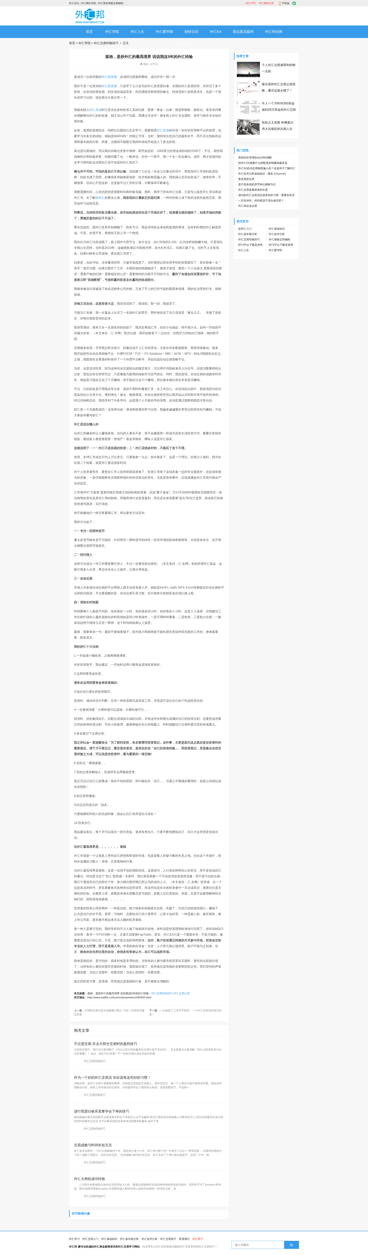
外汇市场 (95, 109)
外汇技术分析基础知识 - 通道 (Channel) (262, 173)
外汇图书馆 (164, 32)
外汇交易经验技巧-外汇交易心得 (170, 993)
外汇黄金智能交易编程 (110, 3)
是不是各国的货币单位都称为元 (257, 184)
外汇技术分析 (277, 234)
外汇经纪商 (273, 32)
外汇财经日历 (266, 3)
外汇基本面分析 (247, 234)
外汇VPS (251, 3)
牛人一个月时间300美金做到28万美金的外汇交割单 (279, 110)
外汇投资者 (109, 76)
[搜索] (291, 1245)
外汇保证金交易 (247, 205)
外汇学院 (112, 32)
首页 (89, 32)
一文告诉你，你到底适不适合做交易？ (261, 200)
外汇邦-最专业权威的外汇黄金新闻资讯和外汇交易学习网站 (104, 1246)
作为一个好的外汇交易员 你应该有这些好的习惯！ (112, 1077)
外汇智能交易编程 (279, 239)
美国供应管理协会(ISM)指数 (255, 157)
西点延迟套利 (243, 32)
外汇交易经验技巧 (106, 43)
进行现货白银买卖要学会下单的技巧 (101, 1111)
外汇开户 (184, 44)
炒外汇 (100, 197)
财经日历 (191, 32)
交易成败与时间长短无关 (93, 1145)
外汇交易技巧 (168, 1238)
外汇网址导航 (88, 3)
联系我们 (184, 1238)
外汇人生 (137, 32)
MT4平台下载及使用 (250, 244)
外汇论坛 (74, 3)
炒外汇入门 (245, 228)
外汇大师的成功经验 (89, 1179)
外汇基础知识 (277, 228)
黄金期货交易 (246, 179)
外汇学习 (74, 1238)
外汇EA (215, 32)
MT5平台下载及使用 (281, 244)
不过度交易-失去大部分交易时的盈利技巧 (105, 1044)
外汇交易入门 (90, 1238)
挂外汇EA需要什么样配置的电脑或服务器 (262, 162)
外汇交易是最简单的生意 (253, 189)
